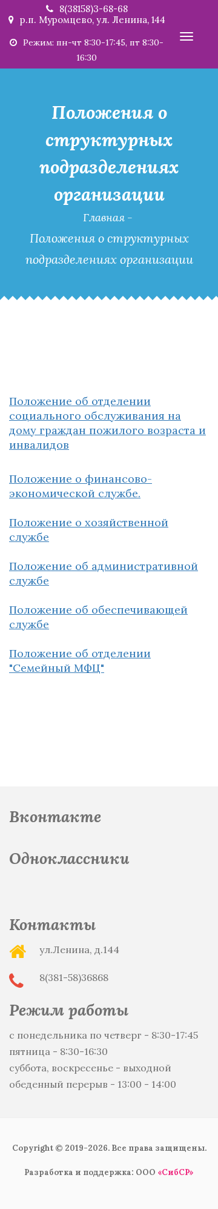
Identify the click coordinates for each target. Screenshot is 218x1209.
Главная (104, 217)
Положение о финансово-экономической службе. (80, 486)
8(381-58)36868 (73, 977)
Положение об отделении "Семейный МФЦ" (80, 660)
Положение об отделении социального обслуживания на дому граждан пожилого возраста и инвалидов (107, 423)
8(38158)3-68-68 (93, 9)
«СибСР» (175, 1172)
